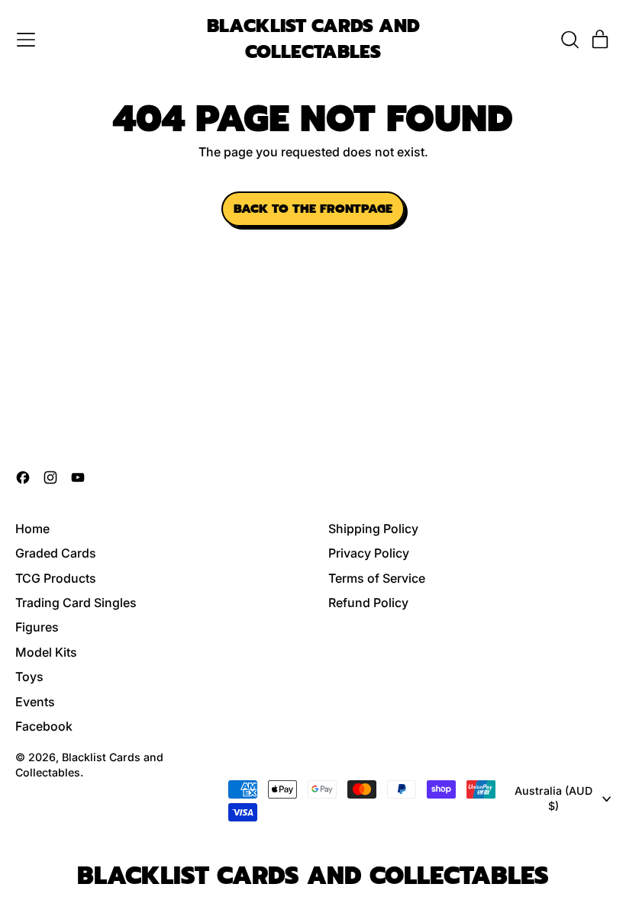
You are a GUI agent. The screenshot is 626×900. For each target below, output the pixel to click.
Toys (29, 676)
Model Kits (46, 652)
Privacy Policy (368, 553)
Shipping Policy (373, 528)
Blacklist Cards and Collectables (313, 39)
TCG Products (55, 578)
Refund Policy (368, 602)
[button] (569, 39)
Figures (37, 627)
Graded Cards (55, 553)
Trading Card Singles (76, 602)
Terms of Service (376, 578)
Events (35, 701)
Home (32, 528)
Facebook (44, 726)
